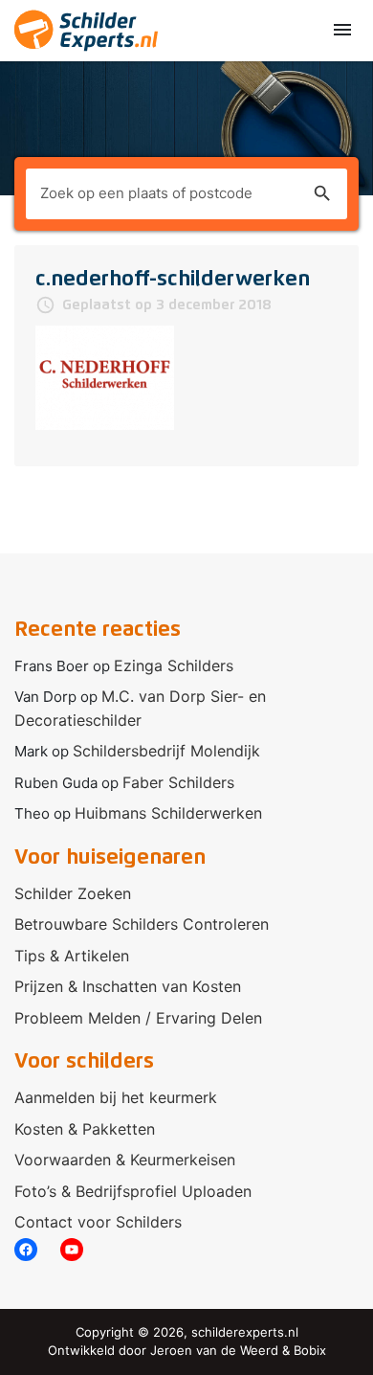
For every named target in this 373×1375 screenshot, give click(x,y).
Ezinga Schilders (173, 665)
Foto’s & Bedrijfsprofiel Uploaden (133, 1191)
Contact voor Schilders (98, 1221)
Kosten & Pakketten (84, 1128)
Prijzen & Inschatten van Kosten (127, 986)
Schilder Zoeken (72, 893)
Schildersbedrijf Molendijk (166, 750)
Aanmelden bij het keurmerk (115, 1097)
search (322, 193)
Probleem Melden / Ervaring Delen (138, 1017)
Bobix (310, 1350)
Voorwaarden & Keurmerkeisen (124, 1159)
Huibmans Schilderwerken (168, 813)
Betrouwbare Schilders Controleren (141, 924)
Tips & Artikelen (71, 955)
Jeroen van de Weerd (214, 1350)
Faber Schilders (178, 782)
